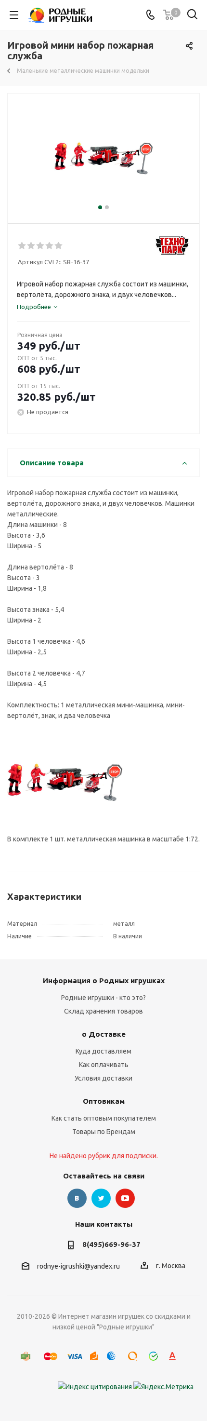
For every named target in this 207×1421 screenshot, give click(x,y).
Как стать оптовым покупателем (104, 1118)
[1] (22, 246)
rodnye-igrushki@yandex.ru (78, 1266)
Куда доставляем (103, 1051)
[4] (49, 246)
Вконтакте (77, 1198)
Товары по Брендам (103, 1132)
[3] (40, 246)
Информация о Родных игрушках (104, 980)
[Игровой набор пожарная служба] (103, 154)
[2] (31, 246)
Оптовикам (104, 1101)
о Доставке (104, 1034)
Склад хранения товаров (103, 1011)
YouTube (125, 1198)
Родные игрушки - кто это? (103, 997)
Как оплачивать (104, 1065)
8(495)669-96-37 (111, 1244)
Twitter (101, 1198)
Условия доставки (103, 1078)
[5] (59, 246)
